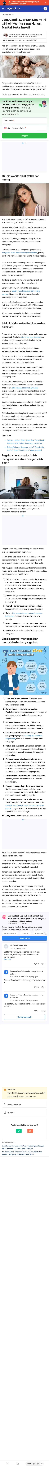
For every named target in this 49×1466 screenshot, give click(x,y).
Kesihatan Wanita (7, 14)
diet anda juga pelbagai (31, 337)
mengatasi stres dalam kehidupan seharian (19, 252)
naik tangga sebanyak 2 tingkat (25, 388)
